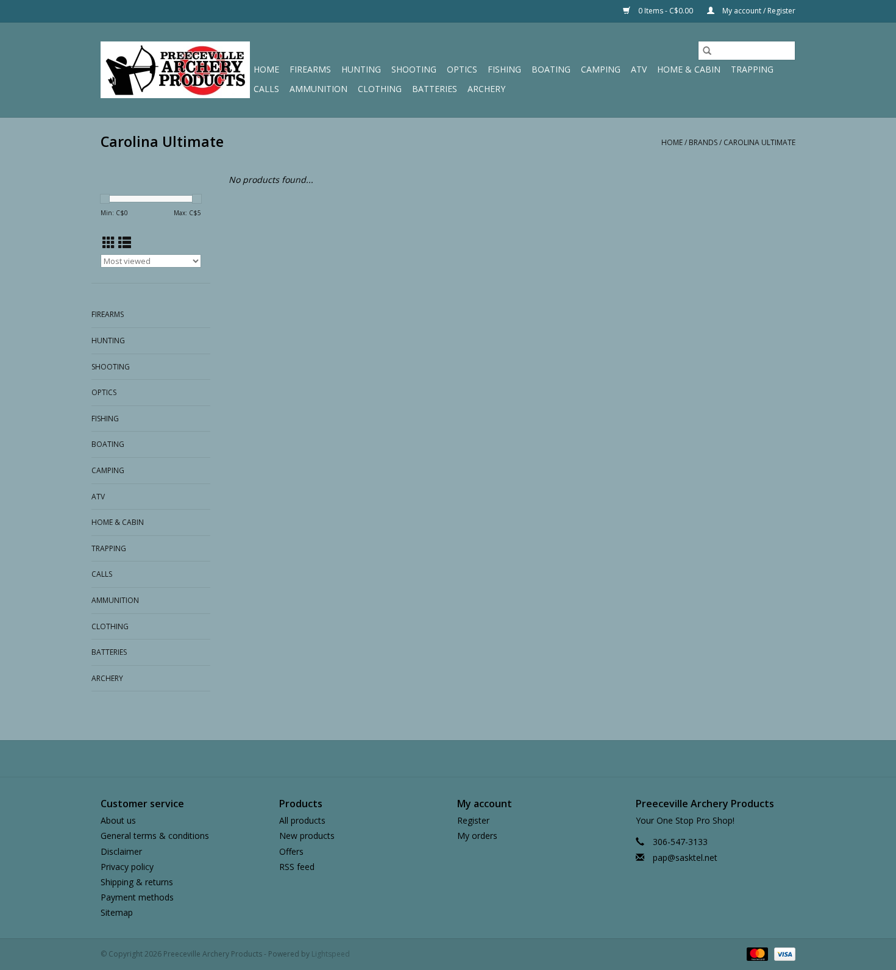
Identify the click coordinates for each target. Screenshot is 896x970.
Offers (291, 851)
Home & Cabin (688, 69)
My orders (477, 835)
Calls (266, 89)
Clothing (380, 89)
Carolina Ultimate (759, 142)
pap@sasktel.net (685, 857)
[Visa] (782, 954)
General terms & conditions (155, 835)
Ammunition (318, 89)
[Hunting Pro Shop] (175, 69)
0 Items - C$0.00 (665, 10)
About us (118, 820)
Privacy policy (127, 866)
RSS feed (297, 866)
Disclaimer (121, 851)
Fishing (504, 69)
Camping (600, 69)
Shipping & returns (137, 882)
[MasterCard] (756, 954)
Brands (703, 142)
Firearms (310, 69)
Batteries (434, 89)
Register (473, 820)
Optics (462, 69)
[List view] (124, 242)
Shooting (413, 69)
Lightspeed (330, 954)
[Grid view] (108, 242)
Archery (486, 89)
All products (302, 820)
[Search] (707, 50)
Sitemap (117, 912)
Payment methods (137, 897)
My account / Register (757, 10)
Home (266, 69)
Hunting (361, 69)
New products (307, 835)
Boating (551, 69)
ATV (639, 69)
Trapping (752, 69)
